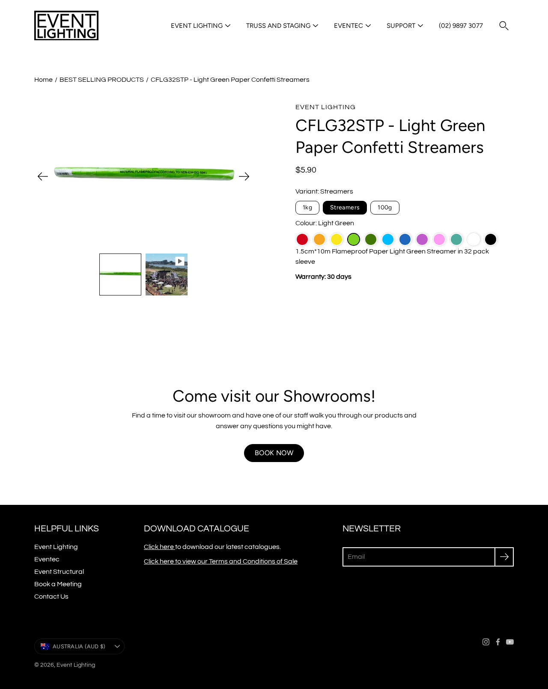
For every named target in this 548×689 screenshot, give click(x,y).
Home (43, 79)
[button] (504, 25)
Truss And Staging (278, 26)
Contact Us (51, 596)
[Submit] (504, 557)
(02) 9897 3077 (461, 26)
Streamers (345, 207)
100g (385, 207)
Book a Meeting (58, 584)
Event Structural (59, 571)
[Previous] (42, 176)
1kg (307, 207)
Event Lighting (197, 26)
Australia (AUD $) (79, 646)
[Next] (244, 176)
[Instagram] (486, 641)
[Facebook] (498, 641)
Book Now (274, 453)
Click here (159, 546)
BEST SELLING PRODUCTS (102, 79)
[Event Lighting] (66, 25)
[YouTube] (510, 641)
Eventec (348, 26)
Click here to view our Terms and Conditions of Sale (221, 561)
